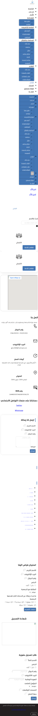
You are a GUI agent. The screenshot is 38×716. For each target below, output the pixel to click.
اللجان (32, 82)
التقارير (31, 66)
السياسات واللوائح (27, 40)
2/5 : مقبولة (32, 605)
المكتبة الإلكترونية (28, 27)
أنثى (27, 585)
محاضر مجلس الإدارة (26, 55)
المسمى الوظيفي (29, 690)
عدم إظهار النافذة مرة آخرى (19, 709)
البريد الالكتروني (30, 675)
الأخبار (32, 15)
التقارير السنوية (26, 73)
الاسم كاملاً (32, 660)
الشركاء (31, 85)
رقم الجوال (32, 434)
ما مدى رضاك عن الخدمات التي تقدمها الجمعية (21, 598)
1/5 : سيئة (22, 605)
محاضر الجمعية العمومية (26, 61)
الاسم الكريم (31, 426)
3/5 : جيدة (10, 602)
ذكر (32, 585)
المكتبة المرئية (26, 34)
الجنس (33, 582)
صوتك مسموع (29, 88)
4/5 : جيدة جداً (19, 602)
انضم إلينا (30, 18)
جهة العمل (32, 694)
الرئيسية (31, 8)
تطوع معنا (27, 21)
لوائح (28, 50)
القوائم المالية (26, 79)
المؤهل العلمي (31, 683)
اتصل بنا (31, 91)
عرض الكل (27, 44)
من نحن (31, 11)
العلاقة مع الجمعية (28, 589)
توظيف (28, 24)
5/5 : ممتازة (30, 602)
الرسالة (33, 446)
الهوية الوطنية (31, 679)
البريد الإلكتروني (30, 430)
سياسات (27, 47)
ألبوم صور (27, 31)
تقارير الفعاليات (26, 76)
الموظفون (27, 37)
